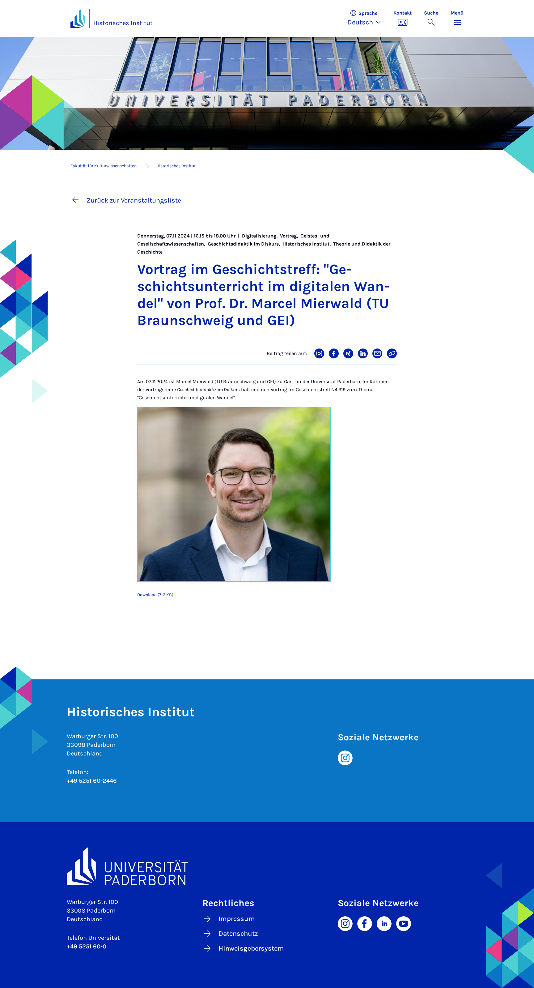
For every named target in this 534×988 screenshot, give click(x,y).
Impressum (236, 919)
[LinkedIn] (384, 923)
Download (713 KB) (155, 594)
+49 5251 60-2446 (92, 780)
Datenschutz (238, 934)
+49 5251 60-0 (86, 946)
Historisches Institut (123, 23)
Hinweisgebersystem (251, 948)
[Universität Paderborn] (267, 866)
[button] (367, 18)
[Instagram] (345, 758)
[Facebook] (364, 923)
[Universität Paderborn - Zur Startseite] (77, 18)
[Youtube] (403, 923)
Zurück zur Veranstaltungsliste (134, 200)
